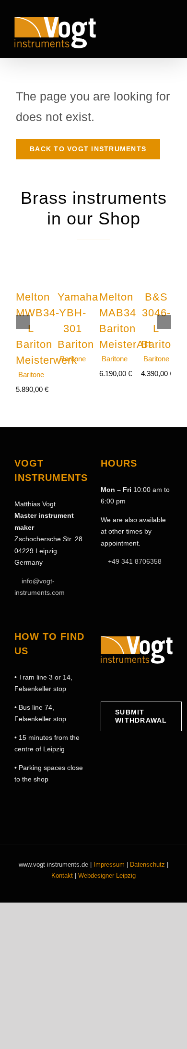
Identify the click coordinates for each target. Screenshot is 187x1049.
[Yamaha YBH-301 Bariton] (73, 254)
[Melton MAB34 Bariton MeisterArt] (114, 254)
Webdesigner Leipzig (107, 875)
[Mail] (149, 683)
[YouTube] (134, 683)
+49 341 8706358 (135, 561)
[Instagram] (119, 683)
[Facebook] (104, 683)
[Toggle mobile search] (151, 30)
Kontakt (62, 875)
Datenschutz (147, 864)
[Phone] (164, 683)
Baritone (31, 374)
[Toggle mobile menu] (169, 30)
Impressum (109, 864)
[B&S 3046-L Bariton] (156, 254)
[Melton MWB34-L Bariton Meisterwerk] (31, 254)
